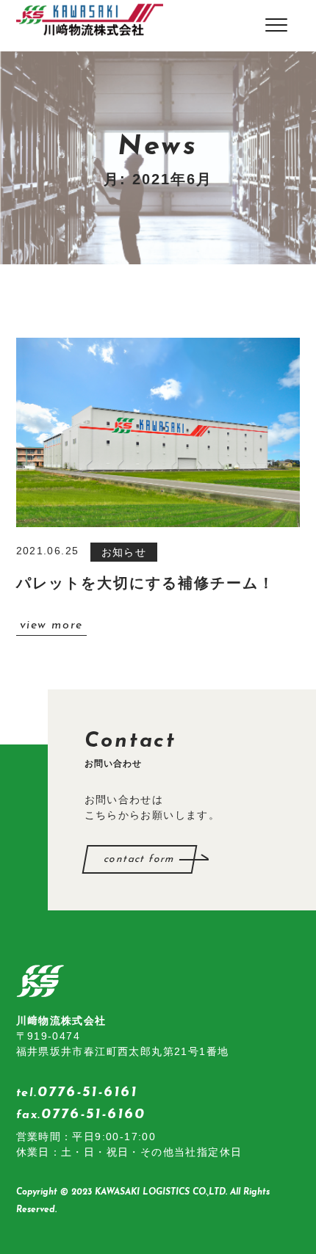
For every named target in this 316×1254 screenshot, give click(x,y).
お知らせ (124, 552)
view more (51, 625)
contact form (139, 859)
